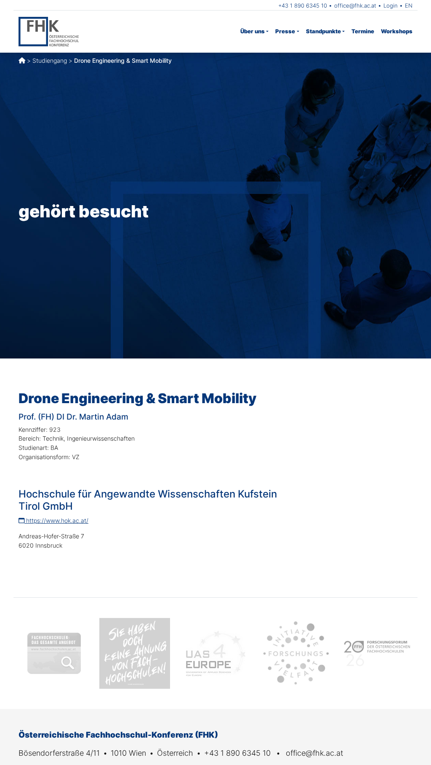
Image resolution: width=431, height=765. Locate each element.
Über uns (252, 31)
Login (390, 5)
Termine (362, 31)
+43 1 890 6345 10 (302, 5)
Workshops (396, 31)
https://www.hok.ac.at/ (56, 520)
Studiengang (49, 60)
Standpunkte (323, 31)
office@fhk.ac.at (355, 5)
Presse (285, 31)
